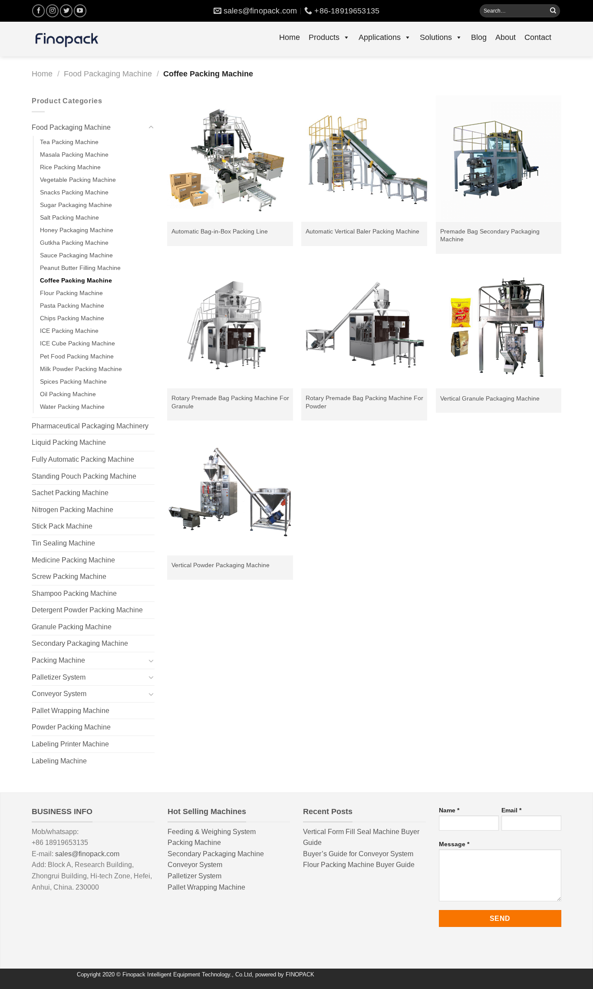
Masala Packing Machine (74, 154)
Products (324, 37)
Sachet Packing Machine (70, 492)
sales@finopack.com (87, 854)
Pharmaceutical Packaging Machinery (90, 426)
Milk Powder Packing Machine (81, 368)
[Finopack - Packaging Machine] (66, 39)
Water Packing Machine (72, 406)
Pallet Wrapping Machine (70, 710)
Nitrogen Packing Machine (72, 509)
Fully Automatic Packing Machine (83, 459)
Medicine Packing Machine (73, 560)
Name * (449, 810)
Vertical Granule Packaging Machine (490, 398)
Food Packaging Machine (108, 73)
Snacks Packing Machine (74, 192)
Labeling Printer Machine (70, 744)
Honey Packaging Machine (76, 230)
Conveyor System (59, 693)
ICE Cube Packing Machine (77, 343)
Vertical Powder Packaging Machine (220, 565)
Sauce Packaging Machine (76, 255)
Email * (511, 810)
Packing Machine (58, 660)
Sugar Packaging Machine (76, 204)
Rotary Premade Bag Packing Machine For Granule (230, 402)
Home (289, 37)
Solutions (436, 37)
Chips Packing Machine (72, 318)
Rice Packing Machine (70, 167)
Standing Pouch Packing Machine (84, 476)
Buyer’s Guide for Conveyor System (358, 854)
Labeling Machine (59, 761)
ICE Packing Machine (69, 330)
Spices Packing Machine (73, 381)
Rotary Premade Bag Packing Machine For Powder (364, 402)
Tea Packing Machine (69, 141)
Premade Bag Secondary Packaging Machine (490, 235)
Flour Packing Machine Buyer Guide (359, 864)
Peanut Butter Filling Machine (80, 267)
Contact (537, 37)
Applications (380, 37)
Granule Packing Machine (72, 627)
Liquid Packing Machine (69, 442)
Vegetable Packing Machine (78, 179)
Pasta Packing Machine (72, 305)
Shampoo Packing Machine (74, 593)
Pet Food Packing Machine (77, 356)
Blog (479, 37)
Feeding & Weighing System (212, 831)
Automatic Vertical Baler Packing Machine (362, 231)
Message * (454, 844)
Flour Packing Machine (71, 292)
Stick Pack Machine (62, 526)
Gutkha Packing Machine (74, 242)
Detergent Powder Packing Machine (87, 610)
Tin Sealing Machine (63, 543)
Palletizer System (59, 677)
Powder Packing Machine (71, 727)
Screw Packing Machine (69, 576)
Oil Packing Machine (68, 394)
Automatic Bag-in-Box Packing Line (219, 231)
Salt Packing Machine (69, 217)
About (505, 37)
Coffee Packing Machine (76, 280)
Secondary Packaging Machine (80, 643)
